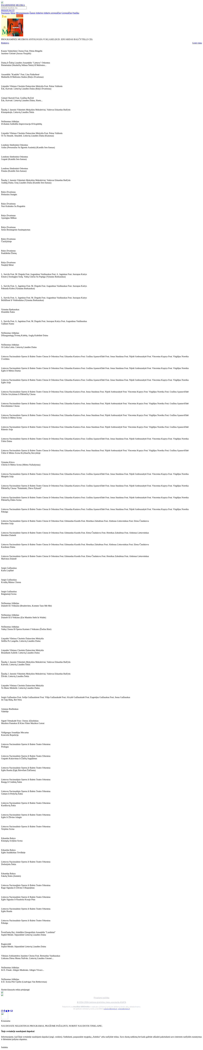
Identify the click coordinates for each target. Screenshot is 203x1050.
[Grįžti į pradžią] (2, 2)
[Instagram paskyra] (2, 1011)
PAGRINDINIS (8, 5)
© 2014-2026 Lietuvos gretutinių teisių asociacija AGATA (101, 1002)
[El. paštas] (11, 1011)
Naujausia (5, 13)
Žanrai (32, 13)
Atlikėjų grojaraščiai (52, 13)
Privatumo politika (101, 997)
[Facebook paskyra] (4, 1011)
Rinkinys (5, 43)
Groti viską (197, 43)
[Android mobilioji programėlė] (9, 1011)
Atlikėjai (39, 13)
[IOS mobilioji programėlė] (6, 1011)
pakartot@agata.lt (110, 1009)
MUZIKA (20, 5)
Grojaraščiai (66, 13)
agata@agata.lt (124, 1009)
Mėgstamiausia (22, 13)
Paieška (75, 13)
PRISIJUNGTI (7, 10)
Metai (12, 13)
